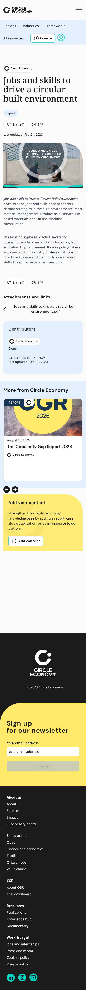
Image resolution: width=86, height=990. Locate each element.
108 (40, 124)
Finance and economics (25, 849)
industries (31, 26)
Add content (29, 541)
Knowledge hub (19, 919)
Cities (11, 842)
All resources (13, 38)
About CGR (15, 887)
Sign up (43, 766)
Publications (16, 912)
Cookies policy (18, 957)
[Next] (15, 489)
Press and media (20, 950)
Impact (12, 817)
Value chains (17, 869)
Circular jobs (17, 862)
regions (9, 26)
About (11, 804)
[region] (43, 439)
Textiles (12, 855)
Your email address (23, 743)
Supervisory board (21, 824)
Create (46, 38)
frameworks (55, 26)
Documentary (17, 925)
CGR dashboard (19, 894)
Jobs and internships (23, 944)
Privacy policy (17, 964)
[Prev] (6, 489)
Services (13, 810)
